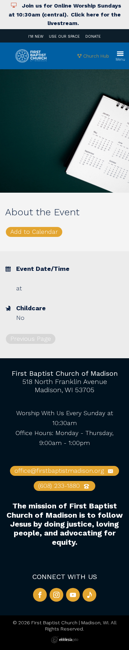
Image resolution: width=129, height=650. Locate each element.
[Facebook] (40, 595)
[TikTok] (89, 595)
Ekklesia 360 (64, 639)
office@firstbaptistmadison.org (60, 470)
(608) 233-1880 (60, 485)
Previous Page (30, 338)
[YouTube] (73, 595)
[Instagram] (56, 595)
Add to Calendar (34, 231)
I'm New (35, 36)
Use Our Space (64, 36)
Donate (93, 36)
